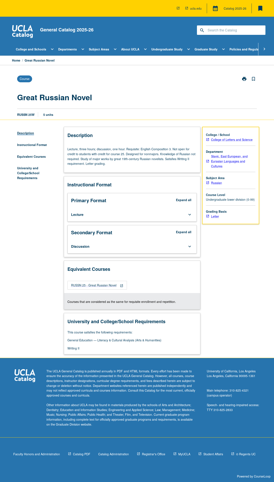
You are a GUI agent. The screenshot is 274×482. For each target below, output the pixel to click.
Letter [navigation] (215, 216)
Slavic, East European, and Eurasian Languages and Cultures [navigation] (229, 161)
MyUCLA (184, 454)
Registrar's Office (153, 454)
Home (16, 60)
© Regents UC (246, 454)
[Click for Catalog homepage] (22, 32)
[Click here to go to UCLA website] (25, 376)
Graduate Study (206, 49)
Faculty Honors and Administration (36, 454)
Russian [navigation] (216, 183)
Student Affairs (213, 454)
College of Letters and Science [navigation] (232, 139)
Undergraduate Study (167, 49)
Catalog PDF (81, 454)
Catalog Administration (113, 454)
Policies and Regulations (247, 49)
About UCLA (130, 49)
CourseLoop (262, 476)
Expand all (183, 200)
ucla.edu (196, 8)
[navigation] (97, 285)
